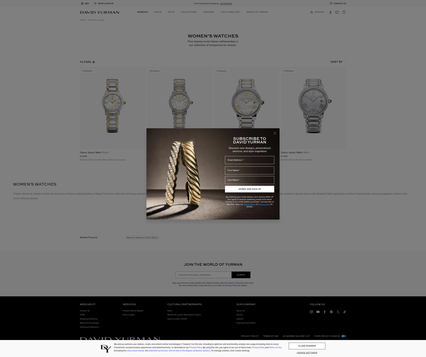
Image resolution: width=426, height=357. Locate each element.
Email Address (235, 160)
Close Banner (307, 346)
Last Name (233, 180)
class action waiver (135, 350)
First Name (233, 170)
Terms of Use (264, 204)
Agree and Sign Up (249, 189)
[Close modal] (276, 131)
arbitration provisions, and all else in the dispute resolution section (179, 350)
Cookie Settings (307, 352)
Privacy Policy (250, 204)
